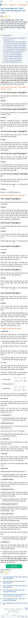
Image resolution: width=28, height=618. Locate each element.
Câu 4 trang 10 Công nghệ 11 (14, 58)
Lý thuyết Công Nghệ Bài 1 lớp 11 (12, 62)
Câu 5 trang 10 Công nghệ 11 (14, 60)
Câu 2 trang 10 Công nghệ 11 (14, 54)
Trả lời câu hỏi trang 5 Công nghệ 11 (16, 41)
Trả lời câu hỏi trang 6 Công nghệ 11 (16, 43)
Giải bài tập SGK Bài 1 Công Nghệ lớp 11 (14, 51)
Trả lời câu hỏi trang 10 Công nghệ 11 (16, 49)
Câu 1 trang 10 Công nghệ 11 (14, 53)
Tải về (15, 566)
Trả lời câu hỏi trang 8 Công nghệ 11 (16, 47)
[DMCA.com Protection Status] (14, 614)
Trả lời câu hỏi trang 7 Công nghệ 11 (16, 45)
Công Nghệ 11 (12, 5)
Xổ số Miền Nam (15, 611)
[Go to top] (26, 608)
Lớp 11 (5, 5)
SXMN (9, 611)
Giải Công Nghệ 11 (23, 5)
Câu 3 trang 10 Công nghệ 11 (14, 56)
